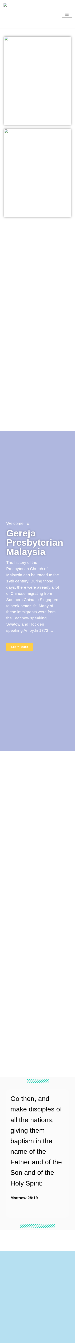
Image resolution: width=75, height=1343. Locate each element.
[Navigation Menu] (67, 14)
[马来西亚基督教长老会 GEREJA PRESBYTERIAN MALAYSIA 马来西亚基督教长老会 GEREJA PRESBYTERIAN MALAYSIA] (15, 14)
